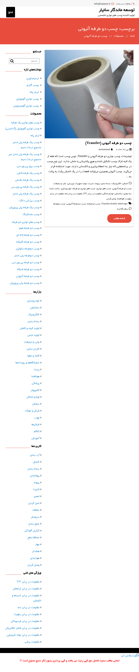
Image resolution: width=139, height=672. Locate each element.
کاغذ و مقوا (33, 356)
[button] (130, 655)
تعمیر (36, 496)
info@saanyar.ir (102, 4)
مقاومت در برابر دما (73, 193)
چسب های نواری (104, 188)
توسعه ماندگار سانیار (117, 9)
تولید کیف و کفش (29, 328)
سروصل (35, 517)
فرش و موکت (32, 411)
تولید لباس (33, 335)
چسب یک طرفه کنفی (28, 173)
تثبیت (91, 183)
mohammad (104, 149)
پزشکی (35, 383)
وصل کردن (111, 199)
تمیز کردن (33, 503)
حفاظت (35, 510)
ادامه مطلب (119, 218)
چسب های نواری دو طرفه (84, 188)
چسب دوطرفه (59, 204)
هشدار (35, 551)
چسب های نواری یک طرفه (25, 122)
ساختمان (118, 193)
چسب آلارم (33, 85)
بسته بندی (106, 183)
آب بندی (34, 455)
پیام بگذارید (122, 209)
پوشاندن (34, 475)
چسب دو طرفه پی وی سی (25, 262)
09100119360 (124, 4)
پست (36, 369)
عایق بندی (33, 524)
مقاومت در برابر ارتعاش (26, 588)
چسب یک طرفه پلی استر (26, 194)
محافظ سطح (33, 537)
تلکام (36, 431)
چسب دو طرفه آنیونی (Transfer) (108, 143)
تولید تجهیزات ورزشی (77, 183)
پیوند (97, 183)
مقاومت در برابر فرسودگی (25, 621)
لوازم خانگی (108, 193)
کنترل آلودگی (32, 530)
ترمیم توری (32, 78)
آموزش (35, 438)
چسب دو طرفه (93, 204)
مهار (37, 544)
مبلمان (35, 404)
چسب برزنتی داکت (29, 200)
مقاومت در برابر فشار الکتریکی (22, 628)
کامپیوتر (35, 390)
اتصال (125, 183)
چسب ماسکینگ (31, 214)
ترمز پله (34, 92)
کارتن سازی (33, 349)
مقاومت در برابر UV (92, 193)
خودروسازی (66, 188)
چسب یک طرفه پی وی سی (25, 187)
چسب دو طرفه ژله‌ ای (27, 235)
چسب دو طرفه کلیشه (27, 242)
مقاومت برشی (32, 642)
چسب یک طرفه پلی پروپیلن (24, 207)
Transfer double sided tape (115, 204)
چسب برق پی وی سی (28, 166)
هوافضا (121, 199)
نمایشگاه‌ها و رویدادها (27, 362)
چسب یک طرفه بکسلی (27, 180)
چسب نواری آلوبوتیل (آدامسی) (22, 128)
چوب (36, 417)
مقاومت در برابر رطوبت (26, 614)
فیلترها (35, 424)
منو (10, 12)
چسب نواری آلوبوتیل (27, 99)
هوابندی (34, 558)
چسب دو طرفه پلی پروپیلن (24, 283)
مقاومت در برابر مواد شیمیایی (23, 635)
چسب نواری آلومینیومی (26, 106)
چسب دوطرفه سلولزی (27, 248)
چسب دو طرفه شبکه (28, 269)
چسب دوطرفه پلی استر (26, 255)
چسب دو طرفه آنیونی (122, 188)
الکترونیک (116, 183)
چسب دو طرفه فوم (29, 228)
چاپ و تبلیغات (60, 183)
